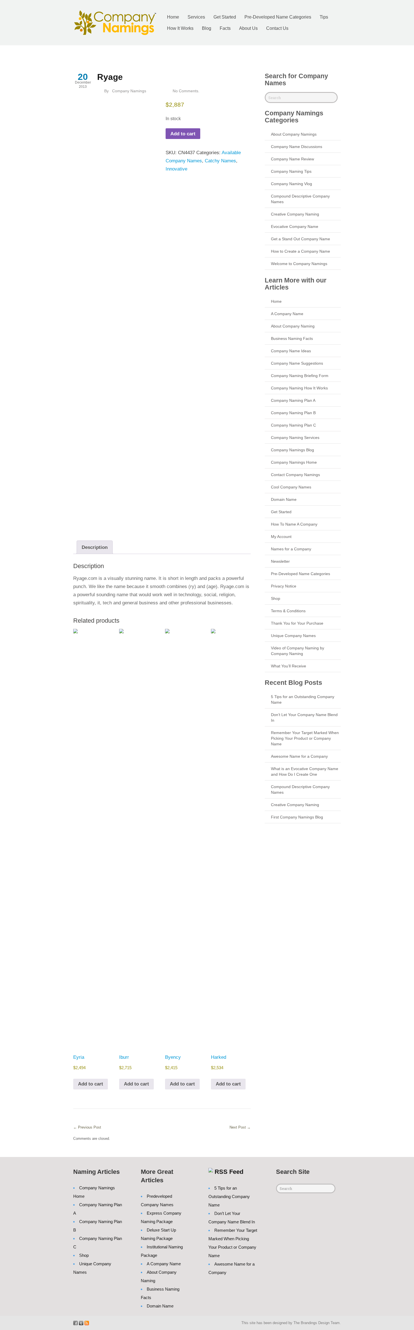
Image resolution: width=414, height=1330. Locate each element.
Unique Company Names (293, 635)
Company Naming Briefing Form (299, 375)
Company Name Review (292, 159)
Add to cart (182, 133)
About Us (248, 28)
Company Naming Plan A (293, 400)
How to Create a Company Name (300, 251)
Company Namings (129, 91)
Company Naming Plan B (293, 413)
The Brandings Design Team (316, 1323)
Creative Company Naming (295, 214)
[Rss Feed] (86, 1323)
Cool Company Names (291, 487)
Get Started (224, 17)
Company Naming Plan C (293, 425)
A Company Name (287, 313)
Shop (275, 598)
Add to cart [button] (90, 1084)
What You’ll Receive (288, 666)
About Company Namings (294, 134)
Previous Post (87, 1127)
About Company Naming (293, 326)
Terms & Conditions (288, 611)
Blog (206, 28)
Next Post (240, 1127)
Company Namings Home (294, 462)
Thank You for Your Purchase (297, 623)
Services (196, 17)
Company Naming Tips (291, 171)
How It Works (180, 28)
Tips (324, 17)
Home (173, 17)
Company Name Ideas (291, 351)
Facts (225, 28)
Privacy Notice (283, 586)
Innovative (176, 169)
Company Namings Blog (292, 450)
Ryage (110, 77)
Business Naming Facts (292, 338)
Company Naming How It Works (299, 388)
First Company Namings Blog (297, 817)
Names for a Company (291, 549)
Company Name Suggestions (297, 363)
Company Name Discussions (296, 146)
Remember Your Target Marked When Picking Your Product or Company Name (305, 738)
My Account (281, 536)
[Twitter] (81, 1323)
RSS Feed (229, 1171)
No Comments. (186, 91)
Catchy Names (220, 160)
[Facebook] (75, 1323)
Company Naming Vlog (291, 183)
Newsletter (280, 561)
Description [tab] (95, 547)
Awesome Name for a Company (299, 756)
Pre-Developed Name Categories (277, 17)
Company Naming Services (295, 437)
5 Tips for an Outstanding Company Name (229, 1196)
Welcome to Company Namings (299, 263)
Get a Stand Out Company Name (300, 239)
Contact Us (277, 28)
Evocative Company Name (294, 226)
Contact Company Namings (295, 474)
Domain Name (284, 499)
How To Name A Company (294, 524)
